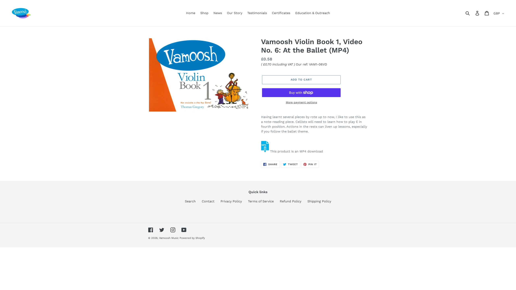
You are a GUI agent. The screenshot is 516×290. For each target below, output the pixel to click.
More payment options (301, 102)
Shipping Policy (319, 201)
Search (190, 201)
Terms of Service (261, 201)
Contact (208, 201)
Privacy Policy (231, 201)
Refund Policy (290, 201)
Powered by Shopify (192, 237)
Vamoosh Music (169, 237)
